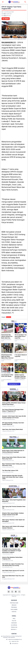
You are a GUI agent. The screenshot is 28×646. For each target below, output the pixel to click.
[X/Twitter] (12, 591)
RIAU (14, 618)
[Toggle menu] (2, 1)
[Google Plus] (19, 591)
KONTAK (14, 611)
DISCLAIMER (14, 609)
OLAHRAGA (14, 625)
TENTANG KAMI (14, 603)
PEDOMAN (14, 607)
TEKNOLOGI (14, 627)
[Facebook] (15, 591)
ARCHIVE (13, 629)
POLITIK (14, 620)
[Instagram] (8, 591)
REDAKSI (14, 605)
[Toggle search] (25, 1)
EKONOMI (14, 623)
